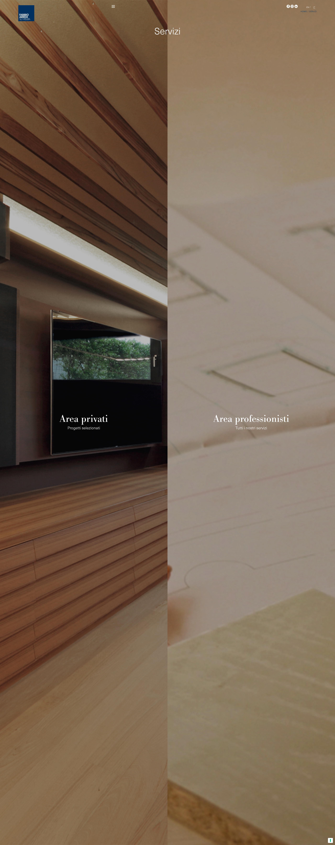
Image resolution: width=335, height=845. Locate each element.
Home (304, 11)
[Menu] (113, 6)
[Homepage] (26, 13)
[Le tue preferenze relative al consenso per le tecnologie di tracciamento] (330, 840)
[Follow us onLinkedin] (295, 6)
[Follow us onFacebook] (287, 6)
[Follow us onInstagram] (291, 6)
